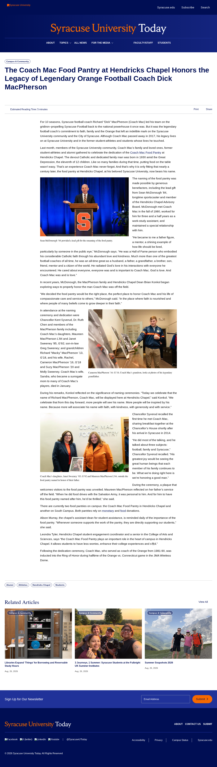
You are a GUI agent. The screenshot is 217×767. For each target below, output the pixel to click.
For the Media (101, 43)
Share (208, 109)
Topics (63, 43)
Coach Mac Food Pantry (145, 152)
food (123, 510)
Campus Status (180, 740)
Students (164, 43)
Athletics (22, 585)
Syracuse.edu (166, 7)
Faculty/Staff (143, 43)
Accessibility (138, 740)
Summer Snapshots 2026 (159, 662)
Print (196, 109)
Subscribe (187, 7)
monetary (108, 510)
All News (80, 43)
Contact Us (193, 724)
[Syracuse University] (25, 7)
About (50, 43)
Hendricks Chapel (41, 585)
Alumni (9, 585)
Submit (201, 699)
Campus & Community (17, 61)
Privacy (159, 740)
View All (203, 601)
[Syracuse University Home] (108, 28)
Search (205, 7)
